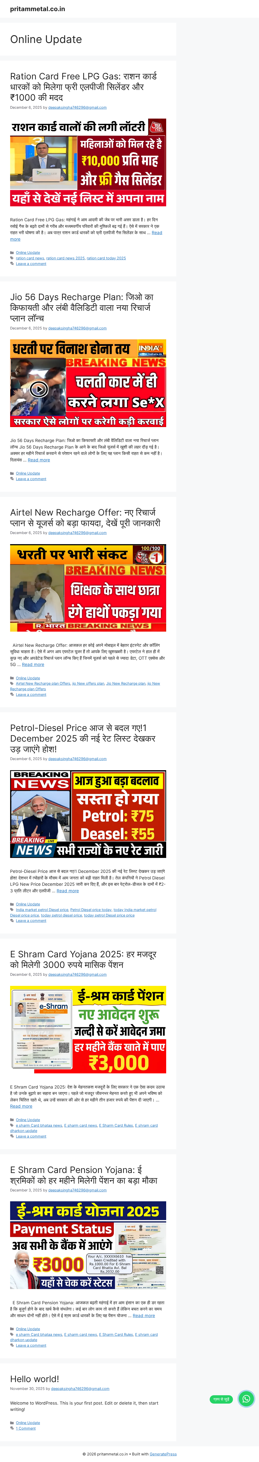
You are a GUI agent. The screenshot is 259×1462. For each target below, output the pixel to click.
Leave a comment (31, 263)
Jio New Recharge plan (125, 683)
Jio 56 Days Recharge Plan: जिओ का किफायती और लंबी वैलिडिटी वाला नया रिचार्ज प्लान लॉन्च (81, 307)
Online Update (28, 252)
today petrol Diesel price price (109, 915)
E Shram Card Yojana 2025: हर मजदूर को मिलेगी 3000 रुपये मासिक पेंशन (83, 959)
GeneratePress (163, 1454)
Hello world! (34, 1379)
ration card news (30, 258)
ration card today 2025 (106, 258)
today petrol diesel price (61, 915)
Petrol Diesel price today (91, 909)
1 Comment (26, 1428)
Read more (39, 459)
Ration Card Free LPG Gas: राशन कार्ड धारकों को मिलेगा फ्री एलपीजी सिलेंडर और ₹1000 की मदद (83, 87)
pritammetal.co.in (37, 9)
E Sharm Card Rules (116, 1125)
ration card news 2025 (65, 258)
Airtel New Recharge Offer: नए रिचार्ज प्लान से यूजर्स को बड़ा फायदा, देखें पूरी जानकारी (85, 517)
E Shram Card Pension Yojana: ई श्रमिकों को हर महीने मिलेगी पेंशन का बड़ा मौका (83, 1175)
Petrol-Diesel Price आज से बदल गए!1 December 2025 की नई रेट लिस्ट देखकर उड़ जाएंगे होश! (82, 738)
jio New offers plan (88, 683)
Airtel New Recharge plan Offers (43, 683)
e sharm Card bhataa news (39, 1125)
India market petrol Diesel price (42, 909)
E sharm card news (80, 1125)
